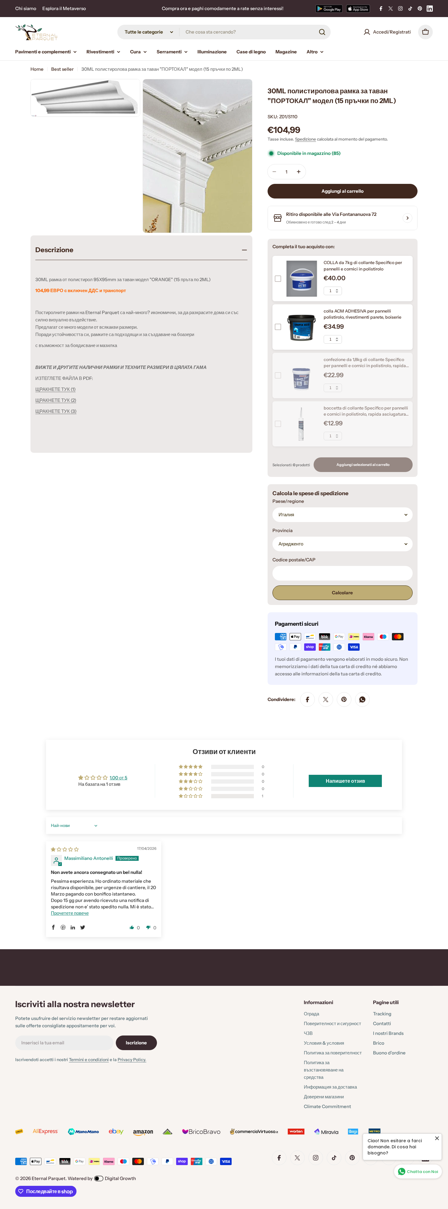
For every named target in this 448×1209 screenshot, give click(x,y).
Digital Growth (120, 1178)
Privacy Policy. (132, 1059)
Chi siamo (25, 8)
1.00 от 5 (118, 778)
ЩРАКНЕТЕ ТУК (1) (55, 389)
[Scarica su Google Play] (329, 8)
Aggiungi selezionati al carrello (362, 464)
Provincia (282, 530)
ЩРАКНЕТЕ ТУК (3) (55, 411)
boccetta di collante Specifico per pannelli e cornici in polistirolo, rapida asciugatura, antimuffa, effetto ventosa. (366, 414)
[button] (191, 796)
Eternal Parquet (49, 1178)
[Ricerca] (322, 32)
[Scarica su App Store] (358, 8)
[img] (65, 849)
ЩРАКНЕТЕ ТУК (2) (55, 400)
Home (37, 69)
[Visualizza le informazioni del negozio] (407, 218)
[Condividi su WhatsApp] (362, 699)
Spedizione (305, 139)
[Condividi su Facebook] (307, 699)
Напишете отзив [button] (345, 781)
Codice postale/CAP (293, 560)
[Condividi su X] (325, 699)
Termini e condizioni (89, 1059)
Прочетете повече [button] (70, 913)
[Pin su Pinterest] (344, 699)
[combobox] (224, 32)
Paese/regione (288, 501)
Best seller (62, 69)
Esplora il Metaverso (64, 8)
